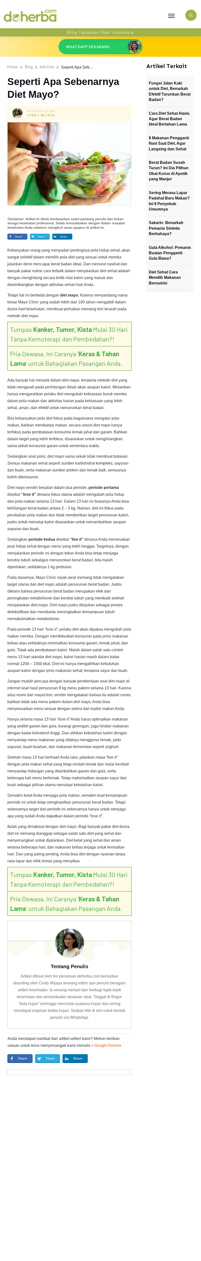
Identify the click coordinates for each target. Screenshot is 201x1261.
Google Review (107, 1045)
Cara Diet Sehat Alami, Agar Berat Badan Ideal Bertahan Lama (169, 119)
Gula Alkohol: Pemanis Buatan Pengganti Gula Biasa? (170, 253)
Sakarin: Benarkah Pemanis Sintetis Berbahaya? (166, 228)
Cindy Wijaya (41, 115)
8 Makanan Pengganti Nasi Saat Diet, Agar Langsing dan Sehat (169, 143)
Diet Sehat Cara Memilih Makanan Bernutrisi (165, 277)
